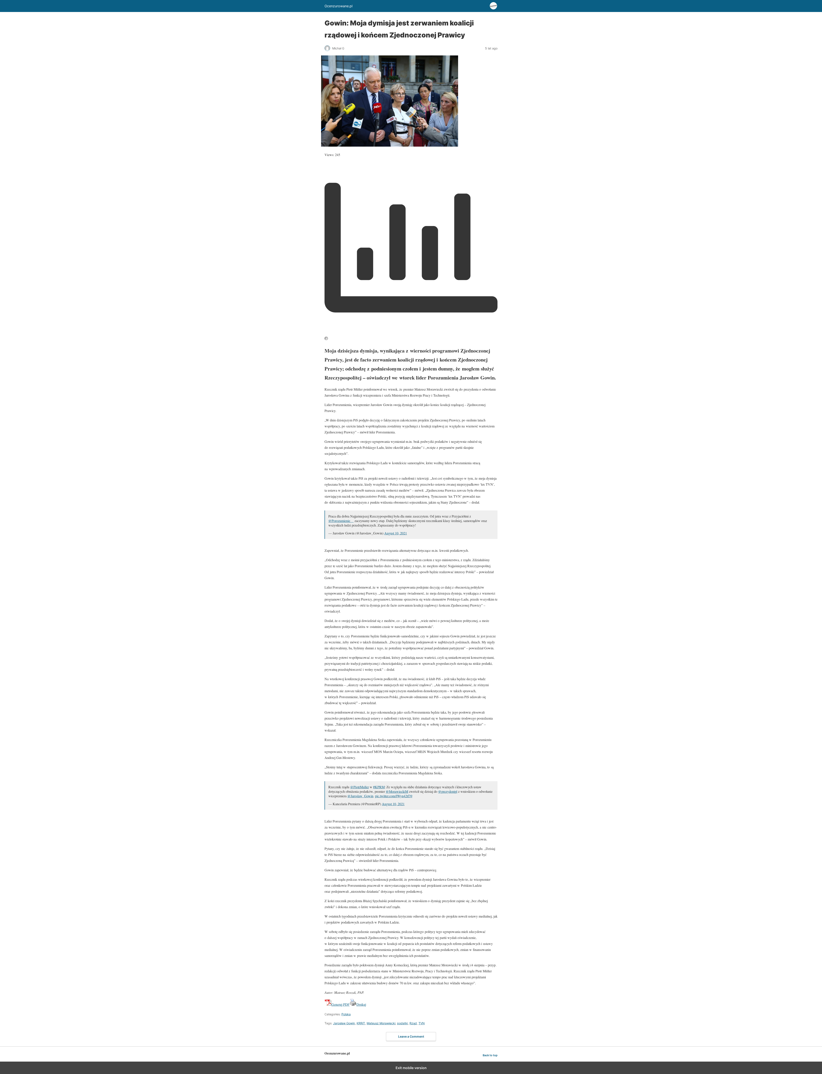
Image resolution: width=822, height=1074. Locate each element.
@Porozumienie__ (341, 520)
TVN (421, 1023)
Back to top (490, 1055)
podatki (402, 1023)
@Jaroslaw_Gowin (360, 796)
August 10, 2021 (395, 533)
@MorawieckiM (397, 791)
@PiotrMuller (359, 787)
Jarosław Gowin (344, 1023)
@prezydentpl (447, 791)
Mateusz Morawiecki (381, 1023)
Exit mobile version (411, 1068)
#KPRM (379, 787)
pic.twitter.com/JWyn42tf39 (393, 796)
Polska (346, 1014)
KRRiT (361, 1023)
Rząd (413, 1023)
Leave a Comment (411, 1036)
